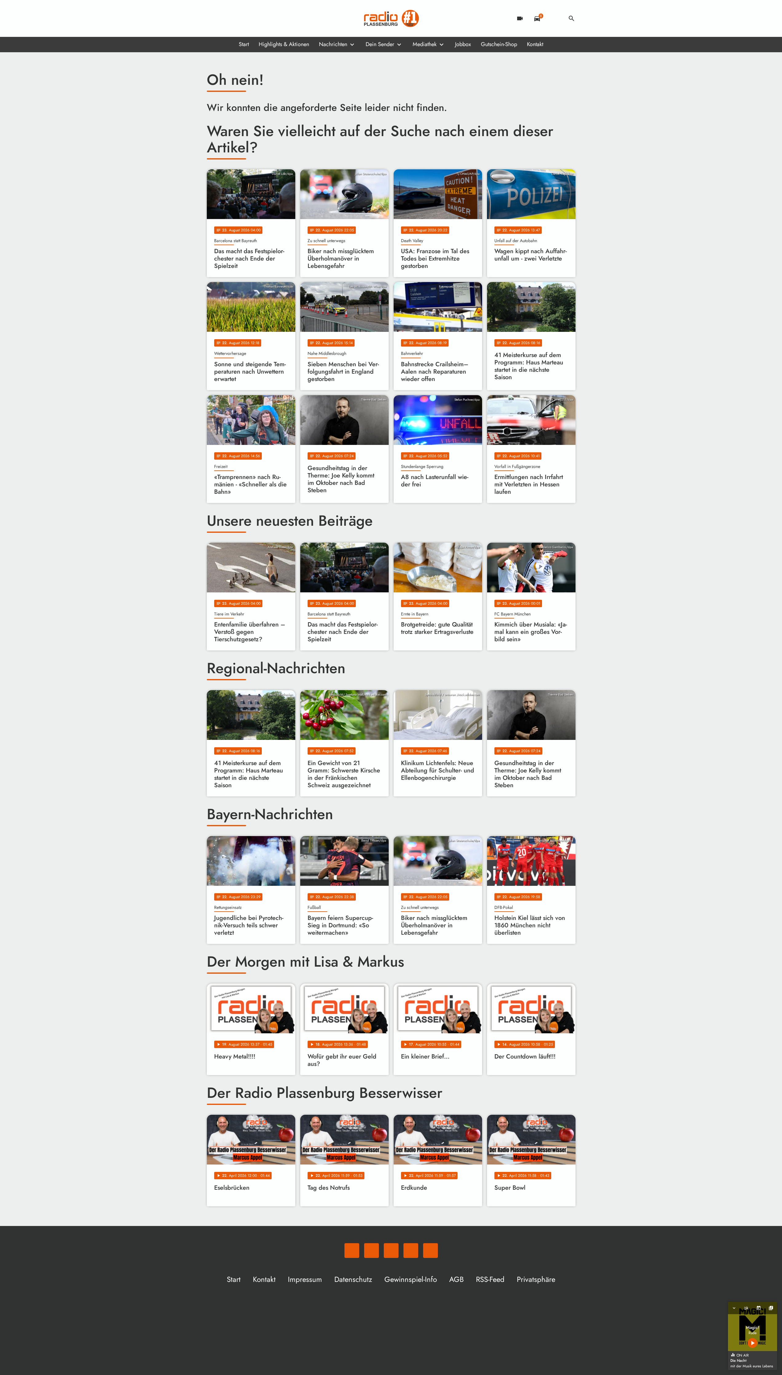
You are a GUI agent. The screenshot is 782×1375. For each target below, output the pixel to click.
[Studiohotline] (262, 18)
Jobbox (463, 44)
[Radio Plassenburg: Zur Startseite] (391, 18)
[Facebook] (225, 18)
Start (244, 44)
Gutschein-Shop (499, 44)
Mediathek (425, 44)
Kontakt (535, 44)
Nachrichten (333, 44)
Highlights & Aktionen (284, 44)
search (571, 18)
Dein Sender (380, 44)
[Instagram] (237, 18)
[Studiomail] (250, 18)
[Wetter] (554, 18)
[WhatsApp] (213, 18)
